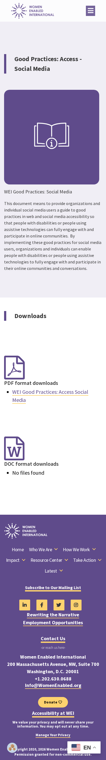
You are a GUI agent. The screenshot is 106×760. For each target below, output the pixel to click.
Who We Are (40, 550)
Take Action (84, 560)
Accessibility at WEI (53, 713)
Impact (13, 560)
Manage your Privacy (53, 735)
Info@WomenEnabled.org (53, 685)
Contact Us (53, 639)
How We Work (76, 550)
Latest (51, 571)
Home (18, 550)
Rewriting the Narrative (53, 615)
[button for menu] (90, 11)
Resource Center (46, 560)
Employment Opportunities (53, 623)
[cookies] (12, 747)
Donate (51, 702)
